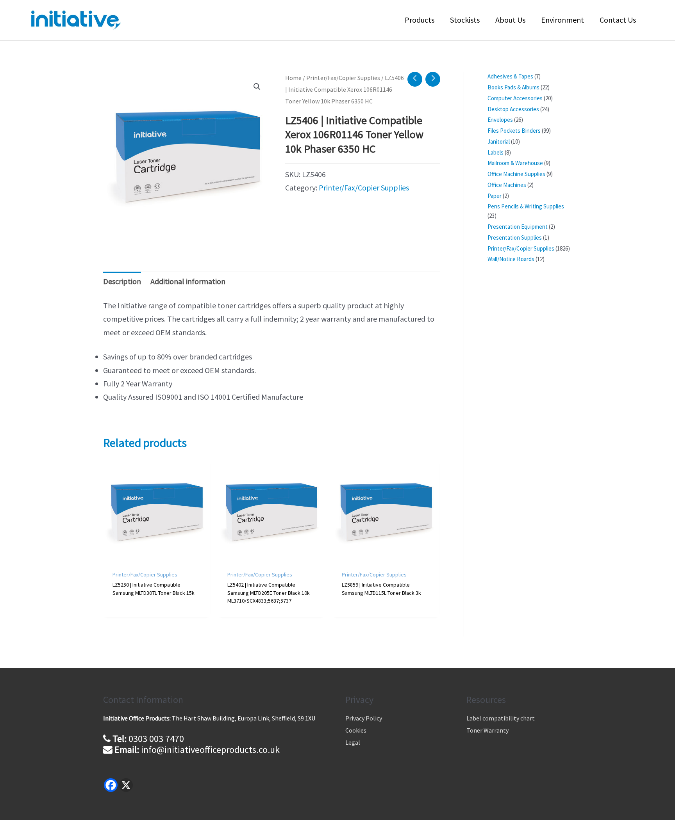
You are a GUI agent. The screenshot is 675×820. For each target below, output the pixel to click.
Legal (352, 742)
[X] (126, 785)
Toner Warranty (487, 730)
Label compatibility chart (500, 718)
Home (293, 78)
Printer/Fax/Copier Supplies (343, 78)
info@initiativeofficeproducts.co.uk (210, 750)
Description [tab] (122, 281)
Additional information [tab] (187, 281)
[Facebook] (111, 785)
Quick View (156, 555)
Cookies (355, 730)
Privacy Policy (363, 718)
